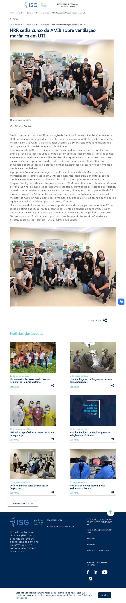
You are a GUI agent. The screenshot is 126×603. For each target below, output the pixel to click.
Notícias (29, 12)
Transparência (54, 520)
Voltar (15, 18)
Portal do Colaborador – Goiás (100, 531)
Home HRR (19, 12)
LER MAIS (14, 386)
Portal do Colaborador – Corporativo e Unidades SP (100, 522)
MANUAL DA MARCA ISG (98, 550)
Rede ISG (91, 538)
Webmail (91, 544)
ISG (11, 12)
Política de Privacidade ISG (60, 526)
